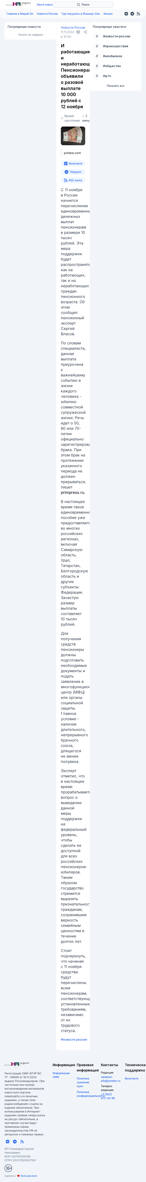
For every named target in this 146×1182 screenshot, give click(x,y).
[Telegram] (132, 14)
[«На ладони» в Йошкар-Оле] (18, 5)
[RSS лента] (138, 14)
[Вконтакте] (126, 14)
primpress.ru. (73, 492)
